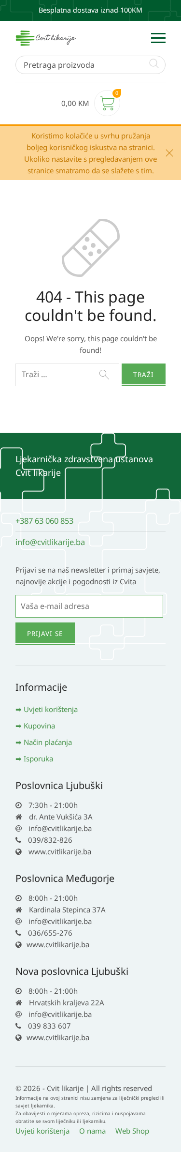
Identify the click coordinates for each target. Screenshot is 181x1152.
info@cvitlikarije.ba (50, 541)
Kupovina (39, 725)
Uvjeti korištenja (51, 709)
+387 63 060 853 (44, 520)
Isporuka (38, 758)
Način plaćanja (48, 742)
